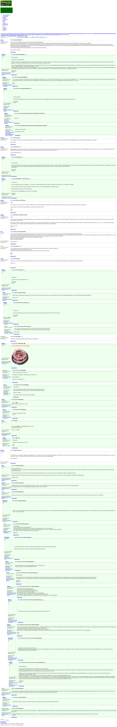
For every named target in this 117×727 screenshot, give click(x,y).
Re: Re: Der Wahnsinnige (5, 393)
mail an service (3, 721)
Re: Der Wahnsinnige (6, 376)
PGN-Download (5, 289)
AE (3, 41)
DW (6, 78)
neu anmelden (5, 15)
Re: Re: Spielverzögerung (6, 531)
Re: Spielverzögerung (6, 520)
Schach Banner (3, 722)
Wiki (4, 21)
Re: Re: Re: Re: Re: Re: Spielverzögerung (11, 593)
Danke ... (4, 445)
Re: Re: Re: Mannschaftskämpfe (8, 121)
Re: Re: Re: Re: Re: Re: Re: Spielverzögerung (12, 621)
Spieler (4, 18)
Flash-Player (22, 191)
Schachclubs (5, 19)
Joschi (2, 39)
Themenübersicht (20, 35)
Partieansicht (4, 176)
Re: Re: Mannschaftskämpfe (7, 109)
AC (4, 55)
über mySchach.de (6, 14)
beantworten (13, 52)
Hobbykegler (5, 500)
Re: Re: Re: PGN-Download (7, 332)
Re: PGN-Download (6, 299)
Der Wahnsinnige (5, 362)
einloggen (5, 17)
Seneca (2, 146)
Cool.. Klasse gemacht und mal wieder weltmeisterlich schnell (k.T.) (9, 134)
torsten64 (7, 125)
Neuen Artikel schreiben (11, 35)
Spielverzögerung (5, 479)
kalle (1, 231)
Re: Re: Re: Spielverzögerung (7, 558)
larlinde (4, 77)
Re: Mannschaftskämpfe (7, 84)
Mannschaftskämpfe (5, 73)
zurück (4, 30)
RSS (4, 25)
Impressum (5, 29)
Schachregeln (5, 24)
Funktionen (5, 23)
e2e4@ (2, 258)
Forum (4, 20)
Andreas (3, 482)
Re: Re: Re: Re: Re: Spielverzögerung (10, 579)
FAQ (4, 22)
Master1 (2, 450)
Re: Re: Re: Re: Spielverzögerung (8, 569)
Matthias (3, 54)
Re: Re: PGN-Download (8, 322)
